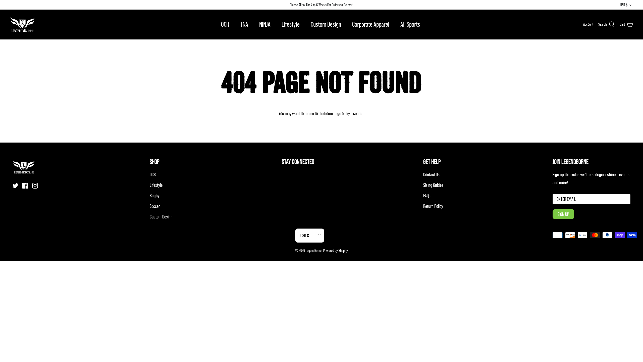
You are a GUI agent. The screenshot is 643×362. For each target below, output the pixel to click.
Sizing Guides (433, 185)
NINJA (265, 24)
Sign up (563, 214)
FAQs (427, 195)
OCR (225, 24)
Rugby (154, 195)
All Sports (410, 24)
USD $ (623, 5)
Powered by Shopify (335, 250)
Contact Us (431, 174)
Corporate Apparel (370, 24)
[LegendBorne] (22, 24)
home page (332, 113)
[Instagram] (35, 186)
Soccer (155, 206)
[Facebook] (25, 186)
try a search (354, 113)
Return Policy (433, 206)
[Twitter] (15, 186)
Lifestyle (291, 24)
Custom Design (326, 24)
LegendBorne (314, 250)
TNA (244, 24)
